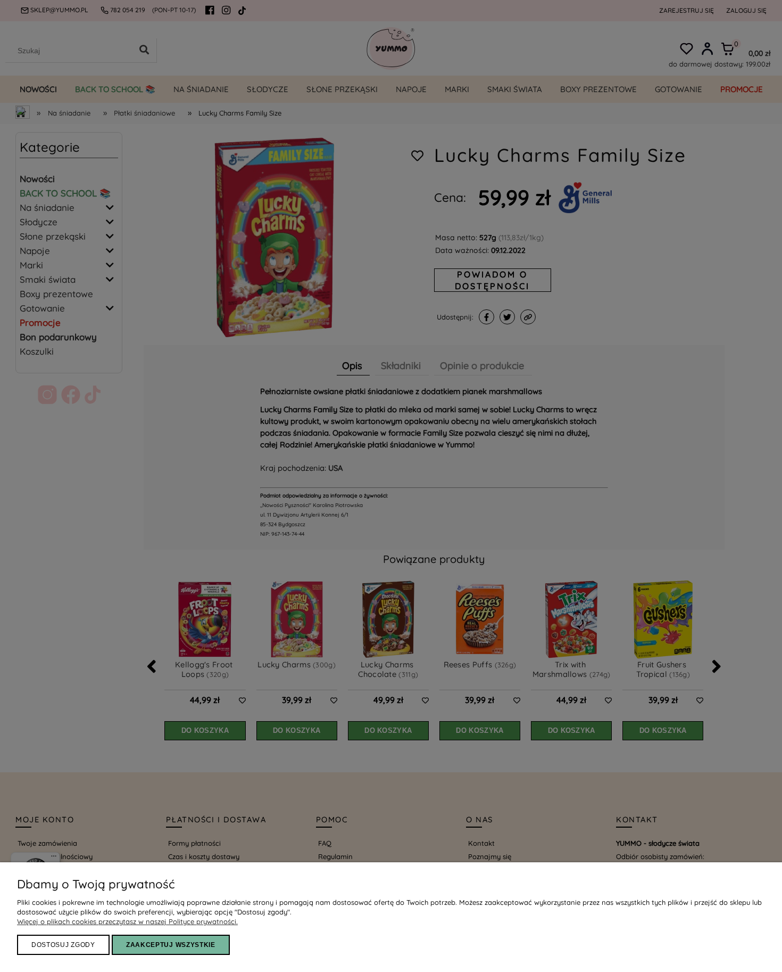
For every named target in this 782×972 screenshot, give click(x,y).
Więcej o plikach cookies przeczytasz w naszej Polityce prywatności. (127, 921)
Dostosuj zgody (63, 945)
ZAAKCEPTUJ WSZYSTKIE (170, 945)
